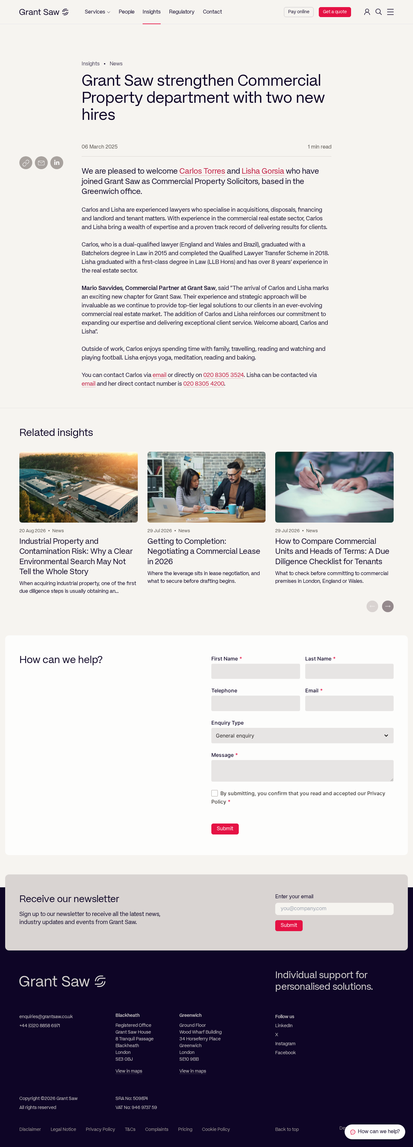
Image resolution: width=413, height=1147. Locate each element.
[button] (97, 12)
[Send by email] (41, 162)
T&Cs (130, 1129)
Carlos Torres (202, 172)
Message (222, 755)
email (159, 375)
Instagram (285, 1044)
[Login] (367, 12)
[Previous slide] (372, 606)
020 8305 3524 (223, 375)
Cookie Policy (216, 1129)
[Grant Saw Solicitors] (43, 12)
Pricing (185, 1129)
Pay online (298, 12)
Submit (225, 829)
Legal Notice (63, 1129)
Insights (91, 64)
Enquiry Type (227, 722)
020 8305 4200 (203, 384)
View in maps (129, 1071)
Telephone (224, 690)
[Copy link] (25, 162)
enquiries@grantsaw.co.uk (46, 1017)
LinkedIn (284, 1026)
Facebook (285, 1053)
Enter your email (294, 897)
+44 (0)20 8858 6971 (39, 1026)
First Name (224, 658)
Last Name (318, 658)
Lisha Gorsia (263, 172)
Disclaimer (30, 1129)
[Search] (379, 12)
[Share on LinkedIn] (56, 162)
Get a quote (335, 12)
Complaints (156, 1129)
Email (311, 690)
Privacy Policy (100, 1129)
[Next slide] (388, 606)
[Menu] (390, 12)
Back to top (287, 1129)
